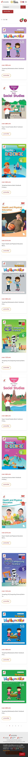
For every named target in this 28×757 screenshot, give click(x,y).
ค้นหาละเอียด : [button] (7, 11)
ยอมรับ (22, 754)
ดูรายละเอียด (6, 75)
